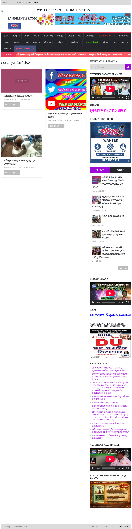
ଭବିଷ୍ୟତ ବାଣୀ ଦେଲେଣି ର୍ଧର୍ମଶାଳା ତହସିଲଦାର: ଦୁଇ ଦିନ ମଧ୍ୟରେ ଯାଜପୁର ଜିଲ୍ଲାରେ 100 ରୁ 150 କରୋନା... (109, 252)
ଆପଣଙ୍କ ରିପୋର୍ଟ (91, 42)
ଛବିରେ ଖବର (48, 42)
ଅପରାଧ (6, 42)
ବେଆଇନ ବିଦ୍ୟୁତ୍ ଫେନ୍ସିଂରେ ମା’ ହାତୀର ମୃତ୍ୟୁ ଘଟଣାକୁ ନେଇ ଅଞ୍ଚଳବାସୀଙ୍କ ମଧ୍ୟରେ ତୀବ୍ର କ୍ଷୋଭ (109, 376)
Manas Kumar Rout (28, 99)
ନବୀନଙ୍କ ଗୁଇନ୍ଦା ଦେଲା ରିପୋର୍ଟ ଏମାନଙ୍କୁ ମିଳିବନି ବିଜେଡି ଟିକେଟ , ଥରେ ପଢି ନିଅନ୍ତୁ (107, 182)
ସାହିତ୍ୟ (60, 42)
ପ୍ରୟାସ (71, 36)
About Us (7, 3)
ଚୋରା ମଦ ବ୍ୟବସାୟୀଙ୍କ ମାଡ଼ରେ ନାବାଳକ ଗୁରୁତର (65, 115)
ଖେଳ (26, 42)
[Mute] (123, 97)
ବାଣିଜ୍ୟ (60, 36)
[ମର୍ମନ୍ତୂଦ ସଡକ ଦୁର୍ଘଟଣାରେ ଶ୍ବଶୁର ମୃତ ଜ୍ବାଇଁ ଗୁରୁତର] (21, 146)
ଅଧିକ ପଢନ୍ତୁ (10, 104)
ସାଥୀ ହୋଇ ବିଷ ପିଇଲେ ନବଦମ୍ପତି (18, 95)
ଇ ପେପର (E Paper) (107, 36)
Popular (100, 170)
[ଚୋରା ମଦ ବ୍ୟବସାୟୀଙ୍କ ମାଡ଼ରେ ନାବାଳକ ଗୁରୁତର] (66, 89)
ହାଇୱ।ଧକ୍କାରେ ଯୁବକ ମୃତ (113, 216)
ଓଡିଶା (6, 36)
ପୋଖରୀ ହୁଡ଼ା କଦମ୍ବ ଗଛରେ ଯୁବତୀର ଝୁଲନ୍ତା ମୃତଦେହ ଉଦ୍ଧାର (113, 234)
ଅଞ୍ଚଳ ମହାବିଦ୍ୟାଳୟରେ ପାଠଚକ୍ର (105, 402)
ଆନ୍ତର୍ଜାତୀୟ (48, 36)
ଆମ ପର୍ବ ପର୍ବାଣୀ (119, 42)
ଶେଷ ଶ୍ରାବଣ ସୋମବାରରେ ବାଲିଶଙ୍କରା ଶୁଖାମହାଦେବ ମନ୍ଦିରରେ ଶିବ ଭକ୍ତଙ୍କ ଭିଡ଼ (108, 369)
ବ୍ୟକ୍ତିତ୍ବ (74, 42)
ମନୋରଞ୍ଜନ (123, 36)
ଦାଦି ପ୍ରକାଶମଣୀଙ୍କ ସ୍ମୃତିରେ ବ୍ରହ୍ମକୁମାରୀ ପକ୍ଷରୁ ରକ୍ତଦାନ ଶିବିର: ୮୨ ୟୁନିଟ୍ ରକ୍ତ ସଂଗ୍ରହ (110, 430)
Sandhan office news (26, 167)
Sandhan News (22, 527)
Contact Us (19, 3)
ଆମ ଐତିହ (7, 48)
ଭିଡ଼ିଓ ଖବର (90, 36)
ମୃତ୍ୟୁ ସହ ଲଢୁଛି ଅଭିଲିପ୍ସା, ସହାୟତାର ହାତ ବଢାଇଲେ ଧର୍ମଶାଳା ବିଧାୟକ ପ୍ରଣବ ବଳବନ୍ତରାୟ (108, 201)
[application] (110, 88)
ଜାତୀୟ (36, 36)
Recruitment (33, 3)
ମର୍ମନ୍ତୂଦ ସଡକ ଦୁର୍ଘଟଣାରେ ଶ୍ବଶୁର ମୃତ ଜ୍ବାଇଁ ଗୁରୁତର (19, 162)
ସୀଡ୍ (79, 36)
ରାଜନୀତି (27, 36)
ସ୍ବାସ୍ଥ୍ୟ (17, 42)
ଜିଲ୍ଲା (15, 36)
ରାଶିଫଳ (105, 42)
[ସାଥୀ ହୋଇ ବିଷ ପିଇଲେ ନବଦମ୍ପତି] (21, 81)
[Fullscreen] (127, 97)
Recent (120, 170)
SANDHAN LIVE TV (26, 48)
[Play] (93, 97)
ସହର (35, 42)
